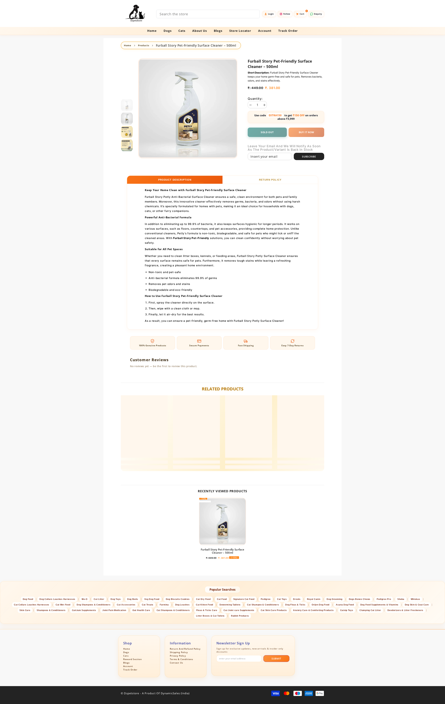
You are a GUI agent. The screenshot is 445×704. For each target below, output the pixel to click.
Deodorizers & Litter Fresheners (405, 610)
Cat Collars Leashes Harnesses (31, 605)
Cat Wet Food (63, 605)
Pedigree (266, 599)
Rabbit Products (240, 616)
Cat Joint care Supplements (239, 610)
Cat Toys (282, 599)
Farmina (164, 605)
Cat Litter (99, 599)
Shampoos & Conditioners (51, 610)
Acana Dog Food (345, 605)
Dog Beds (132, 599)
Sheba (400, 599)
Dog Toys (116, 599)
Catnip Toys (346, 610)
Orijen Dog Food (320, 605)
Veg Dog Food (151, 599)
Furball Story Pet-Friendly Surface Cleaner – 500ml (222, 551)
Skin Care (24, 610)
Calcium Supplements (84, 610)
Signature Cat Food (243, 599)
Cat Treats (147, 605)
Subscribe (309, 156)
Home (127, 45)
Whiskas (415, 599)
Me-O (84, 599)
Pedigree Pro (384, 599)
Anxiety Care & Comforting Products (313, 610)
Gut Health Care (141, 610)
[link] (144, 462)
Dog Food (28, 599)
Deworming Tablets (230, 605)
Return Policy (270, 179)
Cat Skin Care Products (274, 610)
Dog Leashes (182, 605)
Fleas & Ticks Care (206, 610)
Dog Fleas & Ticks (295, 605)
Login (271, 14)
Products (143, 45)
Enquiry (318, 14)
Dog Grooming (334, 599)
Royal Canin (313, 599)
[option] (187, 108)
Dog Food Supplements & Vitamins (379, 605)
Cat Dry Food (203, 599)
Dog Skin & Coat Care (417, 605)
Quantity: (255, 98)
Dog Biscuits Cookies (178, 599)
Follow (286, 14)
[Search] (208, 14)
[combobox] (208, 14)
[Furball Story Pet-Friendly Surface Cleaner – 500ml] (222, 521)
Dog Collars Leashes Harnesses (57, 599)
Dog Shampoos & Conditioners (93, 605)
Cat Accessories (126, 605)
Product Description (174, 179)
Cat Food (222, 599)
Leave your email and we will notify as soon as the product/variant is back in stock (284, 147)
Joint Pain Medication (114, 610)
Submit (276, 658)
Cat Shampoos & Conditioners (173, 610)
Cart (303, 13)
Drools (296, 599)
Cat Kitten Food (204, 605)
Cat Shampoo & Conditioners (263, 605)
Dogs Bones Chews (359, 599)
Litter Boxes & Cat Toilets (210, 616)
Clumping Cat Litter (370, 610)
